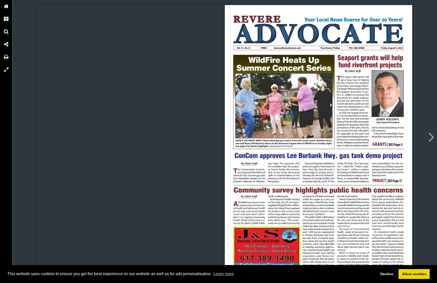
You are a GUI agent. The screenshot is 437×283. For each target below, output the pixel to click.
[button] (6, 6)
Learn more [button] (223, 274)
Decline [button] (386, 274)
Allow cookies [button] (414, 274)
